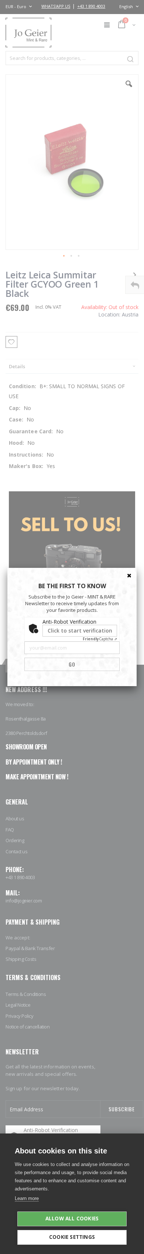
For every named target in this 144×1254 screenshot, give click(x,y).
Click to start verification (80, 630)
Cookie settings (72, 1237)
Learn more (27, 1198)
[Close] (129, 575)
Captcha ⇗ (100, 638)
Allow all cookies (72, 1218)
